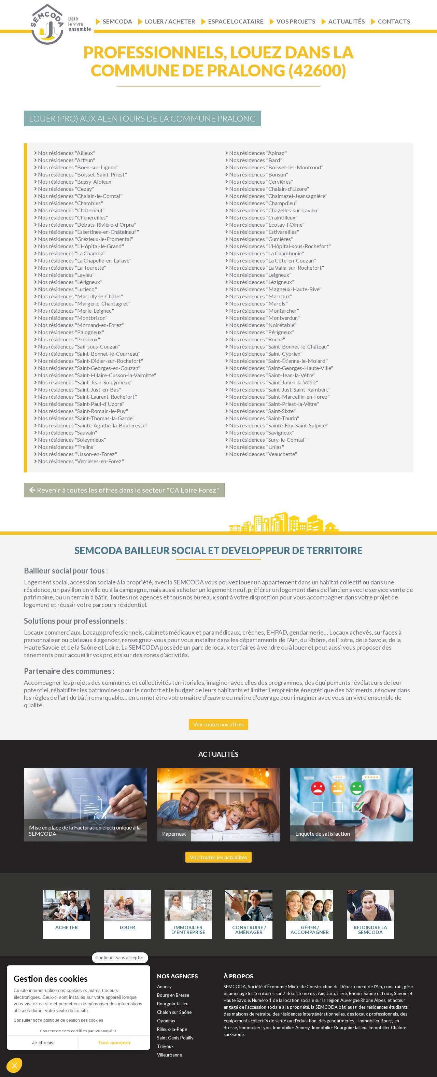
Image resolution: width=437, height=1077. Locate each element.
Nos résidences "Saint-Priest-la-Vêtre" (273, 403)
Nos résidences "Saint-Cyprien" (265, 353)
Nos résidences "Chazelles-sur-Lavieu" (274, 210)
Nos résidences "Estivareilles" (263, 231)
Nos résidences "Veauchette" (262, 454)
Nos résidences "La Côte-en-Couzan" (272, 260)
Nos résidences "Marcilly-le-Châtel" (80, 296)
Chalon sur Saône (174, 1012)
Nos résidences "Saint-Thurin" (263, 418)
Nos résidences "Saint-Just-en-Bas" (79, 389)
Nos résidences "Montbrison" (72, 317)
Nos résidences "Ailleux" (66, 153)
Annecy (164, 986)
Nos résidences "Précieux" (68, 339)
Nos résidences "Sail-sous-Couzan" (78, 346)
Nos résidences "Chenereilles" (72, 217)
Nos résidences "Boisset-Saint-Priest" (82, 174)
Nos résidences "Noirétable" (262, 325)
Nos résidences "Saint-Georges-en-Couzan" (88, 368)
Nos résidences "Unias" (256, 446)
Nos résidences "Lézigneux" (261, 282)
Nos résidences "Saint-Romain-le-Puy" (82, 411)
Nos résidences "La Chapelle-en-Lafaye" (84, 260)
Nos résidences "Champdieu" (262, 203)
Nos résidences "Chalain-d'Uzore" (268, 188)
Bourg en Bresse (173, 995)
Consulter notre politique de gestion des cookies (58, 1020)
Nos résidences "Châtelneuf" (71, 210)
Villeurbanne (169, 1055)
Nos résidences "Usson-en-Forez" (77, 454)
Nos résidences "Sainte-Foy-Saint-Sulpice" (278, 425)
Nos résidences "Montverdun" (264, 317)
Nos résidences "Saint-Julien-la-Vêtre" (273, 382)
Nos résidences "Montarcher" (263, 310)
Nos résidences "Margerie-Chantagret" (83, 303)
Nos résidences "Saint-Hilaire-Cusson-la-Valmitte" (96, 375)
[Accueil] (45, 24)
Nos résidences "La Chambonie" (266, 253)
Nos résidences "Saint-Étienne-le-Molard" (278, 360)
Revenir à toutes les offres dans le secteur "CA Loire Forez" (127, 490)
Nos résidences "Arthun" (66, 160)
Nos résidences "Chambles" (70, 203)
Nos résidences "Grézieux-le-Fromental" (85, 239)
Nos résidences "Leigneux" (260, 274)
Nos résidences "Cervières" (260, 181)
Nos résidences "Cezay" (65, 188)
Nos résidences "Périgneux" (261, 332)
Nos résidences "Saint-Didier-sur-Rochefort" (90, 360)
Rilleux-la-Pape (172, 1029)
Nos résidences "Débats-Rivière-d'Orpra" (86, 224)
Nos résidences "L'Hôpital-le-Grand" (80, 246)
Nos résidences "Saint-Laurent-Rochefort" (87, 396)
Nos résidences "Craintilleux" (263, 217)
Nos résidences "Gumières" (260, 239)
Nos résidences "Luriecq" (67, 289)
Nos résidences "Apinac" (257, 153)
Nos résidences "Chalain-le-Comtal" (80, 196)
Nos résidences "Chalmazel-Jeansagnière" (277, 196)
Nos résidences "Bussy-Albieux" (75, 181)
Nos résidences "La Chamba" (71, 253)
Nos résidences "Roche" (256, 339)
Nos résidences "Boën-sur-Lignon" (77, 167)
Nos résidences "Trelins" (66, 446)
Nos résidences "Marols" (258, 303)
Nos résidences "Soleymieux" (71, 439)
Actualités (346, 21)
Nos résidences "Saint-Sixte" (262, 411)
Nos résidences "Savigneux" (261, 432)
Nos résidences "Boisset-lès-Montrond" (275, 167)
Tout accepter (114, 1042)
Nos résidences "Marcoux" (260, 296)
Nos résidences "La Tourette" (71, 267)
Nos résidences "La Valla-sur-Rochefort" (276, 267)
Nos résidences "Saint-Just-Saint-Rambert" (279, 389)
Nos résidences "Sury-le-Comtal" (267, 439)
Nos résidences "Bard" (255, 160)
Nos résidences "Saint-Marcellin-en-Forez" (279, 396)
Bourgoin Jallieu (172, 1003)
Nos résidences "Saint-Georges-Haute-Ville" (280, 368)
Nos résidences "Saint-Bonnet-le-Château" (278, 346)
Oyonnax (166, 1020)
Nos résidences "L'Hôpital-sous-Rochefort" (279, 246)
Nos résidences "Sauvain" (67, 432)
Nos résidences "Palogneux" (70, 332)
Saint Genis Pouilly (175, 1037)
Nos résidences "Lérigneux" (69, 282)
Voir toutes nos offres (218, 724)
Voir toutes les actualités (218, 857)
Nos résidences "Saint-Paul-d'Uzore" (80, 403)
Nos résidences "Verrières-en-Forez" (80, 461)
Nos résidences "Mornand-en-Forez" (80, 325)
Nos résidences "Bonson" (258, 174)
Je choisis (42, 1042)
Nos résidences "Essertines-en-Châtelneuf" (88, 231)
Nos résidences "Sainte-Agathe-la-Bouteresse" (92, 425)
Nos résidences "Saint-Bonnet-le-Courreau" (88, 353)
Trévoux (165, 1046)
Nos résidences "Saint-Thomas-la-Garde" (86, 418)
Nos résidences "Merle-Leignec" (75, 310)
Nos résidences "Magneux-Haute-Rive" (275, 289)
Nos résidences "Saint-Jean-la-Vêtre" (271, 375)
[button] (14, 1065)
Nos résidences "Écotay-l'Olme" (266, 224)
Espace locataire (236, 21)
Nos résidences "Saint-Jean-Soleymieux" (84, 382)
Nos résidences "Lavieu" (66, 274)
